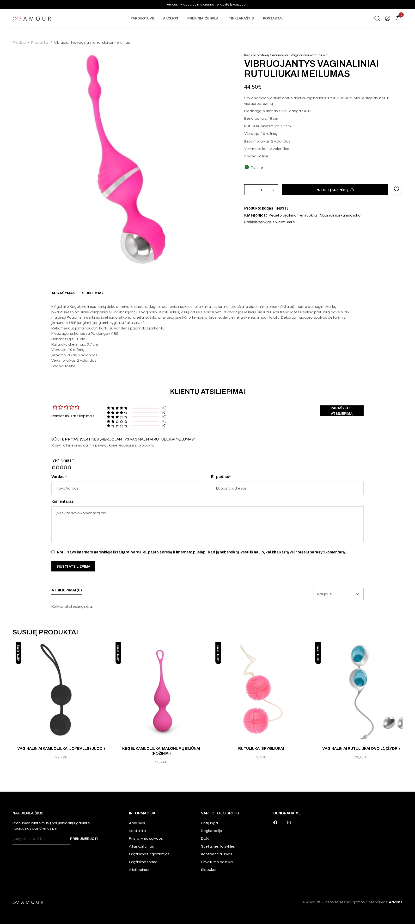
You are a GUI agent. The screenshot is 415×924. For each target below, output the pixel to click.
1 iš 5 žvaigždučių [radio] (53, 467)
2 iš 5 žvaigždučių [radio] (55, 467)
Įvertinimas (62, 460)
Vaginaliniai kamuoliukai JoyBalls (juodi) (61, 748)
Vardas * (59, 477)
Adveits (396, 902)
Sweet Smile (284, 222)
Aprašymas (63, 293)
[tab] (63, 294)
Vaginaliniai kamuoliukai (309, 55)
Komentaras (62, 501)
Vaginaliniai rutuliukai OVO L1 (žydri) (361, 748)
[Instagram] (289, 822)
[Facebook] (275, 822)
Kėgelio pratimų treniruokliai (266, 55)
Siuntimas (92, 293)
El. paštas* (221, 477)
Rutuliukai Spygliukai (261, 748)
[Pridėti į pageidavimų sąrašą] (108, 651)
